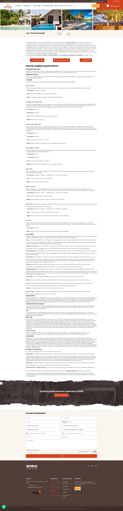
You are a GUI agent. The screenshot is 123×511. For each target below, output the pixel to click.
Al (63, 433)
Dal (27, 433)
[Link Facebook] (113, 1)
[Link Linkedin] (116, 1)
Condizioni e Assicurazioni (65, 482)
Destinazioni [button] (26, 5)
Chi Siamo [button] (18, 5)
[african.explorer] (96, 466)
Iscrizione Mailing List (33, 450)
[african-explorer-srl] (92, 466)
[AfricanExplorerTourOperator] (89, 466)
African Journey (59, 5)
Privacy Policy (66, 489)
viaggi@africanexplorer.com (98, 1)
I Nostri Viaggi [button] (37, 5)
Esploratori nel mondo (66, 496)
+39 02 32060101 (32, 485)
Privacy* (29, 452)
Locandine (65, 486)
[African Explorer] (8, 6)
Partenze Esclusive (48, 5)
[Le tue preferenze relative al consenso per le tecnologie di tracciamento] (1, 383)
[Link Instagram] (118, 1)
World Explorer (69, 5)
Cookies (64, 492)
